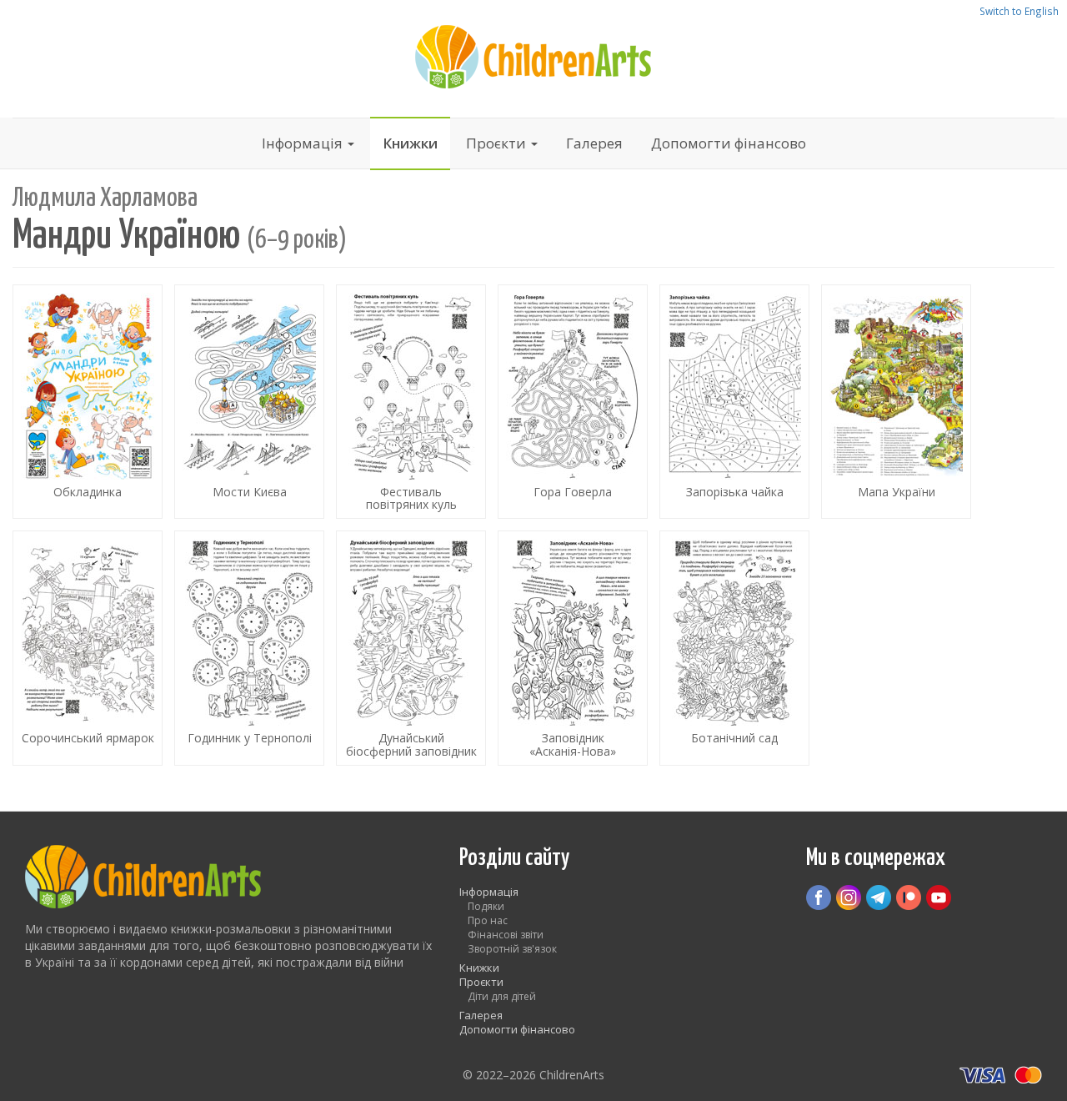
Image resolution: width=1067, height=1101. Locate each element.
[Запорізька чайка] (734, 402)
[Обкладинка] (87, 402)
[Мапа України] (896, 402)
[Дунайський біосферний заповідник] (411, 648)
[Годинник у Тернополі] (249, 648)
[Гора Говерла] (572, 402)
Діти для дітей (502, 996)
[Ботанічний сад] (734, 648)
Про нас (488, 920)
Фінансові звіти (506, 935)
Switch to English (1019, 11)
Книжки (410, 143)
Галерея (594, 143)
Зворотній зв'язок (512, 949)
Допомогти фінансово (728, 143)
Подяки (486, 906)
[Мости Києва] (249, 402)
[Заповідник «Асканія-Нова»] (572, 648)
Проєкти (497, 143)
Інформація (304, 143)
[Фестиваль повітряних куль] (411, 402)
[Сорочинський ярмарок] (87, 648)
